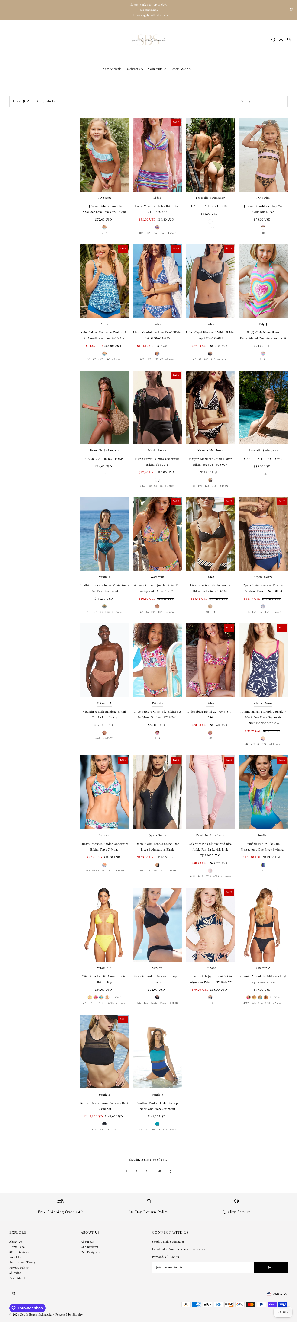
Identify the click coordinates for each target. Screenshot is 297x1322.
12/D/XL (108, 738)
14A (154, 233)
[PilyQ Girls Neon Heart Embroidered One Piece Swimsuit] (263, 281)
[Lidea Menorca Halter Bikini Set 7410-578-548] (157, 155)
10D (149, 485)
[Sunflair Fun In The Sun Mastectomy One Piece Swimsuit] (263, 792)
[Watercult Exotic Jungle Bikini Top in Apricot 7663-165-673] (157, 534)
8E (200, 359)
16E (155, 359)
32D (138, 1003)
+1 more (169, 485)
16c (267, 612)
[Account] (281, 40)
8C (94, 359)
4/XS (111, 1003)
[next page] (170, 1171)
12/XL (101, 1003)
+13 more (275, 744)
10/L (98, 738)
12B (207, 485)
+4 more (171, 233)
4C (247, 744)
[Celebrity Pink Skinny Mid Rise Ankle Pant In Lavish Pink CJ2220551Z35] (210, 792)
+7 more (117, 359)
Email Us (15, 1257)
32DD (153, 1003)
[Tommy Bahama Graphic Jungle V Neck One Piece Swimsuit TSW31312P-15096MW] (263, 660)
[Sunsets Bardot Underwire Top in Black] (157, 925)
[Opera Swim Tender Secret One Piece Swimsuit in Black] (157, 792)
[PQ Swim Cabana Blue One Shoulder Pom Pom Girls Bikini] (104, 155)
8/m (260, 1003)
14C (107, 359)
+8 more (222, 359)
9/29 (216, 876)
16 (265, 359)
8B (194, 485)
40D (87, 870)
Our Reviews (89, 1247)
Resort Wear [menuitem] (179, 69)
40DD (95, 870)
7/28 (208, 876)
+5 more (173, 1003)
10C (100, 359)
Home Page (17, 1247)
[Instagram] (291, 10)
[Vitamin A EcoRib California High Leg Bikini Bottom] (263, 925)
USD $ (277, 1294)
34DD (162, 1003)
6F (161, 359)
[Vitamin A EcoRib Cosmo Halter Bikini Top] (104, 925)
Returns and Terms (22, 1262)
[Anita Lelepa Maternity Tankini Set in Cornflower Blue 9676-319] (104, 281)
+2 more (276, 612)
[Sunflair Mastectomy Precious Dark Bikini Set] (104, 1051)
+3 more (223, 485)
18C (141, 1129)
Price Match (17, 1278)
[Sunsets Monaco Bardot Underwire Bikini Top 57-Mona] (104, 792)
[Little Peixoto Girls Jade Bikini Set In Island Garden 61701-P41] (157, 660)
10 (263, 233)
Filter (16, 101)
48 (160, 1171)
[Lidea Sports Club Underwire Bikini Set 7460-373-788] (210, 534)
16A (161, 233)
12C (142, 485)
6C (88, 359)
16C (213, 612)
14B (213, 485)
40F (110, 870)
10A (141, 233)
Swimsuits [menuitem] (155, 69)
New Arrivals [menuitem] (111, 69)
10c (260, 612)
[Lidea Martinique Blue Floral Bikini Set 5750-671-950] (157, 281)
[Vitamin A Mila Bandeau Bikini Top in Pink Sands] (104, 660)
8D (148, 1129)
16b (254, 612)
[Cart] (288, 40)
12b (247, 612)
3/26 (192, 876)
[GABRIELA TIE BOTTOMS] (210, 155)
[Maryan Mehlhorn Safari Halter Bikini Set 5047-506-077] (210, 407)
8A (147, 612)
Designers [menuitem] (133, 69)
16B (206, 612)
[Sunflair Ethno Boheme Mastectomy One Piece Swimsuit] (104, 534)
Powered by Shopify (69, 1315)
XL (212, 227)
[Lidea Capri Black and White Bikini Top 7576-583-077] (210, 281)
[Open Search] (273, 40)
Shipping (15, 1273)
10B (200, 485)
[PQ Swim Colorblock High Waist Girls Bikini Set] (263, 155)
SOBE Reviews (19, 1252)
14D (161, 1129)
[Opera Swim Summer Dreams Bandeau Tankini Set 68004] (263, 534)
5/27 (200, 876)
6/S (85, 1003)
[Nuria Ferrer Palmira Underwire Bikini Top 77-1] (157, 407)
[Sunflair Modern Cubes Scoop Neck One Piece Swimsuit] (157, 1051)
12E (148, 359)
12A (147, 233)
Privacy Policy (18, 1268)
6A (141, 612)
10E (142, 359)
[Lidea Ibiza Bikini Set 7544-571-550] (210, 660)
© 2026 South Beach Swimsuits (30, 1315)
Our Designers (90, 1252)
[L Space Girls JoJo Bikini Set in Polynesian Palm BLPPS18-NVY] (210, 925)
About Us (15, 1242)
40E (103, 870)
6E (194, 359)
